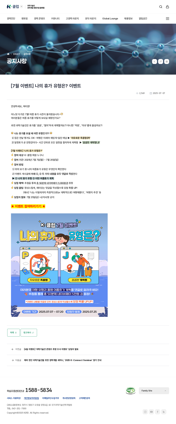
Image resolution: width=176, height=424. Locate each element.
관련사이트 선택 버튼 (21, 6)
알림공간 (16, 54)
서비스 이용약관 (13, 398)
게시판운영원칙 (68, 398)
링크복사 (27, 332)
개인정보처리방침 (31, 398)
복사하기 (160, 61)
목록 (12, 332)
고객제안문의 (84, 398)
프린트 (166, 61)
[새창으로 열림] (145, 411)
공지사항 (27, 54)
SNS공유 (154, 61)
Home (8, 54)
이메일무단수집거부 (50, 398)
